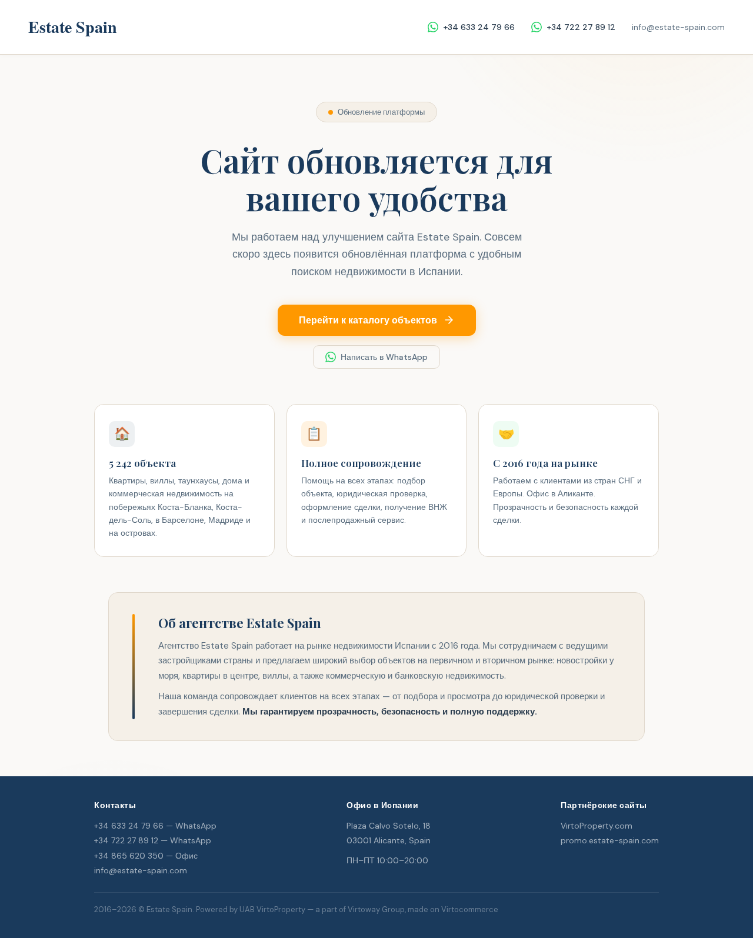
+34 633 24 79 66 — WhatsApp (155, 825)
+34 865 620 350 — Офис (146, 855)
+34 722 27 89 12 (581, 27)
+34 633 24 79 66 (479, 27)
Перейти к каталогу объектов (368, 320)
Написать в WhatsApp (384, 357)
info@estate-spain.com (678, 27)
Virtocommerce (469, 909)
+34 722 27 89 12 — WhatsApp (152, 840)
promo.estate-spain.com (610, 840)
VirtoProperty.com (596, 825)
